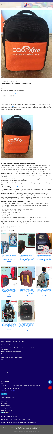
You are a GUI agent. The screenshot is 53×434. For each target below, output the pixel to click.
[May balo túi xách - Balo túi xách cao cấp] (26, 5)
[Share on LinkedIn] (14, 96)
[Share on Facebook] (4, 96)
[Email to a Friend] (9, 96)
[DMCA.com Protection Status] (5, 412)
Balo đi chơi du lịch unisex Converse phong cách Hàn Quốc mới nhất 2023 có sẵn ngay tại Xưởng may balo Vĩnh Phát (9, 325)
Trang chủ (3, 81)
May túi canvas (26, 428)
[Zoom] (2, 76)
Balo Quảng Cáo (17, 187)
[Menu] (2, 4)
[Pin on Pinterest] (11, 96)
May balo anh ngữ (31, 427)
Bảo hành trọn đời (5, 405)
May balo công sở (40, 427)
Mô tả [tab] (2, 101)
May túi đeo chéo (33, 428)
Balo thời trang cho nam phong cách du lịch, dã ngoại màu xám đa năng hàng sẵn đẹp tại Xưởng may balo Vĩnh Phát (44, 291)
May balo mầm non (14, 427)
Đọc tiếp (9, 261)
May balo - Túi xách (12, 81)
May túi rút (20, 428)
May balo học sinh (23, 427)
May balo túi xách (6, 427)
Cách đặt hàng (4, 401)
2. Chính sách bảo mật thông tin (9, 392)
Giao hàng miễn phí (5, 408)
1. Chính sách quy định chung (8, 390)
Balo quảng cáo (15, 93)
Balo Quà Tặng (8, 93)
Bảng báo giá (4, 403)
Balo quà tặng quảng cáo (13, 106)
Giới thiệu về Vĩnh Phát (6, 410)
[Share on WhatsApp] (2, 96)
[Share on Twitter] (7, 96)
